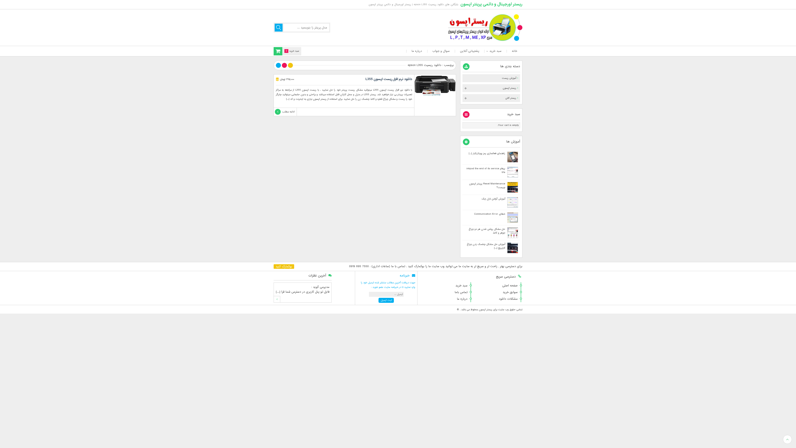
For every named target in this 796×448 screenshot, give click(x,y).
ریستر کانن (510, 98)
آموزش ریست (509, 78)
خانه (514, 51)
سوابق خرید (510, 292)
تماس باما (461, 292)
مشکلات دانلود (508, 299)
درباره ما (416, 51)
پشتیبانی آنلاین (469, 51)
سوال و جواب (441, 51)
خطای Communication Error (489, 214)
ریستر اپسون (509, 88)
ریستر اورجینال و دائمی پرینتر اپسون (491, 4)
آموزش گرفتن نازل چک (493, 199)
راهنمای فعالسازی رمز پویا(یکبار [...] (487, 153)
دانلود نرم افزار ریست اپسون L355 (388, 79)
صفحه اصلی (510, 285)
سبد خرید (495, 51)
